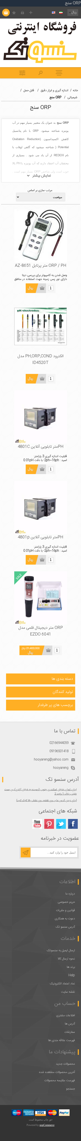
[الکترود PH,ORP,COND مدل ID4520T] (40, 326)
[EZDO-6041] (40, 598)
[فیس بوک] (73, 824)
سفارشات (69, 1032)
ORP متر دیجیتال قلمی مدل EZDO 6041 (40, 631)
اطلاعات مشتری (65, 1015)
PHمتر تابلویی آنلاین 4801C (41, 447)
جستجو (70, 1088)
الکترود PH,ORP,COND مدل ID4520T (40, 359)
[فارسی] (60, 12)
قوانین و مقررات (65, 910)
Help (71, 975)
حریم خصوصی (66, 902)
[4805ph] (40, 417)
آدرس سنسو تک (65, 927)
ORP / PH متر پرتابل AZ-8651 (40, 265)
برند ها (71, 967)
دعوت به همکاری (65, 918)
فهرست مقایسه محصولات (59, 1080)
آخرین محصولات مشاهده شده (57, 1072)
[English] (53, 12)
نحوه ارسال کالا (66, 958)
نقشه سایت (68, 992)
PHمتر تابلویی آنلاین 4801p (40, 537)
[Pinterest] (49, 824)
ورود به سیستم (22, 12)
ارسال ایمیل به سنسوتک (61, 950)
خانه (75, 90)
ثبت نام (31, 12)
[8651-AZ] (40, 235)
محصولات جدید (65, 1064)
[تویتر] (61, 824)
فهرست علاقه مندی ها (61, 1040)
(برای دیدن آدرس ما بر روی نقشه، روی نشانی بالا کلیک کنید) (46, 800)
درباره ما (70, 893)
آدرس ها (70, 1023)
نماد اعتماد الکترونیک (62, 983)
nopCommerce (47, 1125)
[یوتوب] (37, 824)
